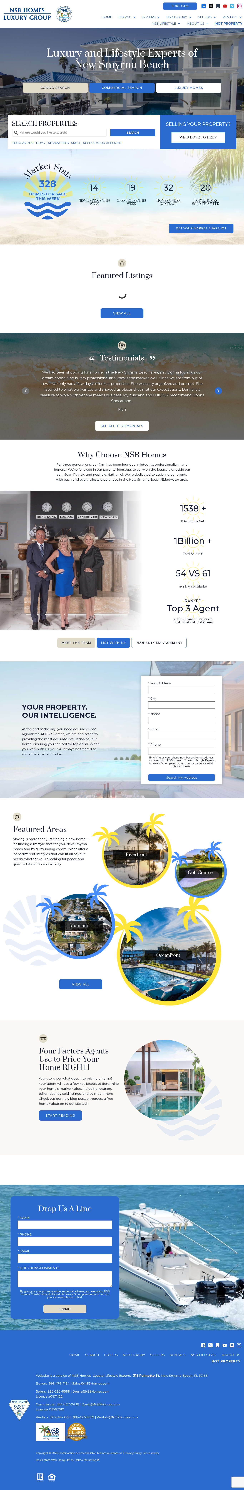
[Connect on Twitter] (211, 6)
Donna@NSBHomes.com (91, 1391)
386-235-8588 (59, 1391)
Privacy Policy (133, 1453)
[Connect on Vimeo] (232, 6)
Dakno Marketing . (87, 1460)
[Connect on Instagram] (239, 6)
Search (133, 132)
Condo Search (55, 88)
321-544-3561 (60, 1417)
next (218, 390)
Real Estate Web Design (51, 1460)
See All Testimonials (122, 426)
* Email (153, 729)
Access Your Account (102, 143)
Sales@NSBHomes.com (91, 1383)
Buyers (111, 1355)
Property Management (159, 643)
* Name (154, 714)
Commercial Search (122, 88)
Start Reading (60, 1115)
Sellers (157, 1355)
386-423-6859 (83, 1417)
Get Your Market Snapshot (201, 228)
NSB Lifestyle (204, 1355)
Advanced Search (64, 143)
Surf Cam (179, 6)
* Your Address (159, 683)
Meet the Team (76, 643)
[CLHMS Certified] (76, 1440)
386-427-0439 (68, 1404)
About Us (231, 1355)
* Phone (154, 744)
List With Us (113, 643)
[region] (122, 390)
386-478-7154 (58, 1383)
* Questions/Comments (38, 1268)
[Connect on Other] (218, 6)
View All (122, 313)
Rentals (178, 1355)
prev (25, 390)
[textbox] (61, 132)
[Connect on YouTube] (225, 6)
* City (152, 698)
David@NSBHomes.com (101, 1404)
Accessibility (151, 1453)
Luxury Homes (188, 88)
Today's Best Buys (28, 143)
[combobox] (59, 133)
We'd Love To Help (198, 137)
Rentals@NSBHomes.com (117, 1417)
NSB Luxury (134, 1355)
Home (107, 17)
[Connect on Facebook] (203, 6)
